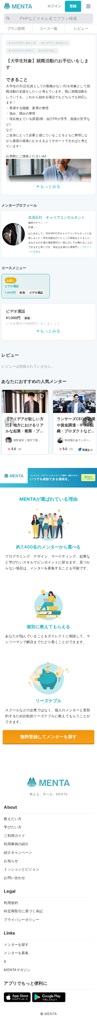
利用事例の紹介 (16, 844)
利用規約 (11, 902)
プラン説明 (16, 28)
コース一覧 (48, 28)
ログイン (54, 6)
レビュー (81, 28)
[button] (87, 421)
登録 (73, 6)
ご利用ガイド (14, 835)
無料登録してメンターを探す (48, 736)
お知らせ (11, 861)
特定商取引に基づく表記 (23, 911)
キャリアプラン (47, 50)
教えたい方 (13, 819)
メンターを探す (16, 944)
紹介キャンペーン (18, 852)
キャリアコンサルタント (54, 42)
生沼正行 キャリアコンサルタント (56, 217)
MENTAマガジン (17, 970)
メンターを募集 (16, 953)
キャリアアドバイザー (20, 50)
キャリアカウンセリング (21, 42)
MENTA (50, 1014)
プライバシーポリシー (21, 919)
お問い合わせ (14, 878)
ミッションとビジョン (21, 869)
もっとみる (50, 186)
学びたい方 (13, 827)
